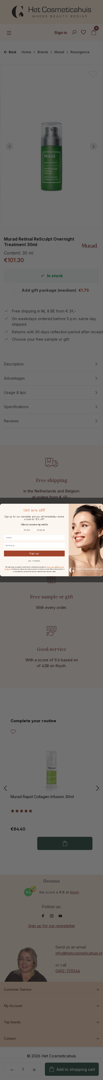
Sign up (34, 553)
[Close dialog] (100, 506)
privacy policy (50, 567)
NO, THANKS (34, 561)
